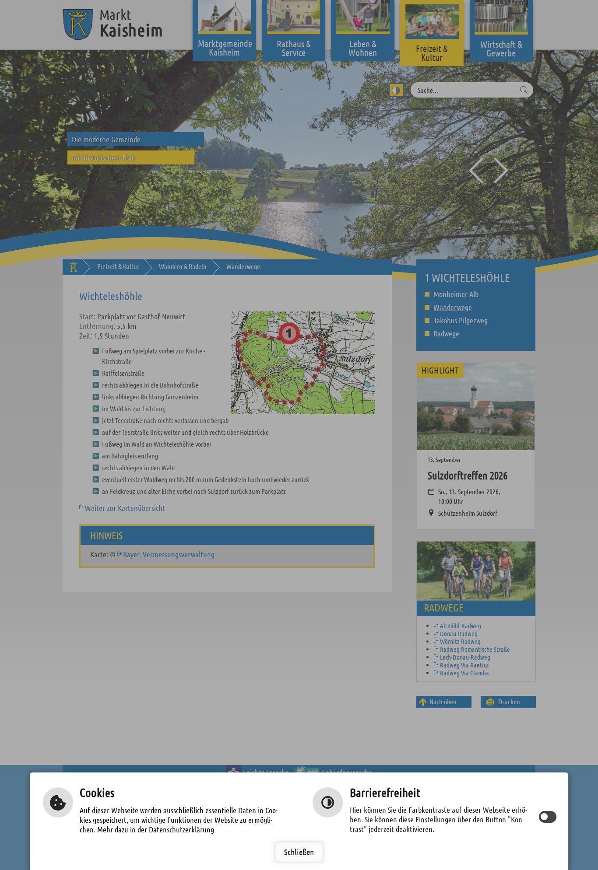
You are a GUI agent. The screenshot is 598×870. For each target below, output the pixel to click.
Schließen (299, 852)
